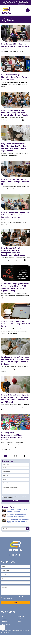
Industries (5, 621)
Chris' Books (20, 619)
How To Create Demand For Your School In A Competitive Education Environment (15, 214)
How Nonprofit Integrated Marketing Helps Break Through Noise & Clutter (15, 77)
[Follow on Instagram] (13, 555)
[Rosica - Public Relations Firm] (6, 10)
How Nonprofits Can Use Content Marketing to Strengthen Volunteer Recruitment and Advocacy (13, 251)
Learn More (21, 3)
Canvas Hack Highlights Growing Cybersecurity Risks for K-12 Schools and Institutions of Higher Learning (15, 287)
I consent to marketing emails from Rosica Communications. (15, 496)
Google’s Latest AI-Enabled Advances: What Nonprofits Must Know (15, 323)
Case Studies (6, 624)
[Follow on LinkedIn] (19, 555)
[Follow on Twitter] (16, 555)
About (3, 616)
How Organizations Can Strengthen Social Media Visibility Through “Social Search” (12, 436)
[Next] (25, 456)
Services (4, 619)
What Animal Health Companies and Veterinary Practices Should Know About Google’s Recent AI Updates (15, 360)
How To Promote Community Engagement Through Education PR (15, 181)
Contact (19, 621)
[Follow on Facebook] (9, 555)
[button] (28, 10)
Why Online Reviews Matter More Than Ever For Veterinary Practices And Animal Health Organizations (14, 147)
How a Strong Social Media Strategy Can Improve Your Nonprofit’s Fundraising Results (14, 112)
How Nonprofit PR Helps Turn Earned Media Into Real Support (15, 45)
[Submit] (27, 528)
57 (22, 456)
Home (3, 18)
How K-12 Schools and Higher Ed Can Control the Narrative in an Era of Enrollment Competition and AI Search (15, 398)
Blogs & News (20, 616)
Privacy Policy (4, 630)
